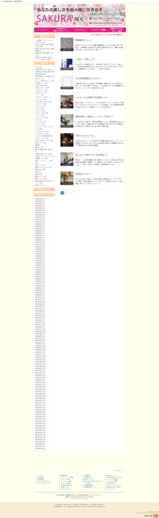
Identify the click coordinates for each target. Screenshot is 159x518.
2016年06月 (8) (40, 338)
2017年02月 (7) (40, 320)
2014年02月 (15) (40, 402)
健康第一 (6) (39, 147)
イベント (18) (39, 94)
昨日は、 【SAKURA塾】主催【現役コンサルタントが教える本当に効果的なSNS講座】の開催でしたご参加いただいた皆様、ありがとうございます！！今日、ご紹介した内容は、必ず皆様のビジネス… (99, 162)
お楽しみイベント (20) (42, 88)
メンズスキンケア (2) (41, 131)
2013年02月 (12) (40, 430)
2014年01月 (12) (40, 405)
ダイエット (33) (40, 110)
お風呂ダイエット (83, 174)
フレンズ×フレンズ (44, 483)
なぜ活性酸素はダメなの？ (88, 78)
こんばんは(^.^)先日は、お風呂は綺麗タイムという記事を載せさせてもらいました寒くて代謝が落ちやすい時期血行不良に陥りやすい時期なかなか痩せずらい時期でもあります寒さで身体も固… (99, 124)
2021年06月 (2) (40, 205)
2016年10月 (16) (40, 329)
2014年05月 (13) (40, 396)
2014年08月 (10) (40, 389)
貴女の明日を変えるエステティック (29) (44, 182)
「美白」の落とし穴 (85, 59)
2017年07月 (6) (40, 309)
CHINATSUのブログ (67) (43, 69)
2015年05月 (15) (40, 368)
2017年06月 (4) (40, 311)
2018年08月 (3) (40, 281)
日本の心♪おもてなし (85, 135)
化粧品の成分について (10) (43, 154)
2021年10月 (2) (40, 199)
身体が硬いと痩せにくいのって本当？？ (94, 116)
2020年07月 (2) (40, 231)
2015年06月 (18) (40, 366)
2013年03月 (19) (40, 428)
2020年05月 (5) (40, 235)
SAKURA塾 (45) (40, 74)
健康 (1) (37, 145)
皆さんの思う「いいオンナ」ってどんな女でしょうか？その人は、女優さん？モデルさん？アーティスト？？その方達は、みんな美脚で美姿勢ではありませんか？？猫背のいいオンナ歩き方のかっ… (99, 105)
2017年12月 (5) (40, 297)
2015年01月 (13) (40, 377)
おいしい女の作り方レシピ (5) (44, 81)
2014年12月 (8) (40, 380)
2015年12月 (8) (40, 352)
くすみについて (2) (41, 90)
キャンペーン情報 (67, 477)
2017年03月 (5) (40, 318)
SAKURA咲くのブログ (114, 477)
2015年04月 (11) (40, 370)
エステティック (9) (41, 97)
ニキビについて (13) (41, 117)
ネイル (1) (38, 120)
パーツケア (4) (39, 124)
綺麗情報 (64, 475)
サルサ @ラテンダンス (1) (43, 101)
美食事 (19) (38, 174)
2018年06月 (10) (40, 286)
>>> (70, 193)
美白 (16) (38, 172)
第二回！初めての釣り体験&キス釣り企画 (44, 45)
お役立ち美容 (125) (41, 85)
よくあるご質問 (112, 481)
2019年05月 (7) (40, 260)
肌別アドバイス (89, 479)
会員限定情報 (88, 485)
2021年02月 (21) (40, 215)
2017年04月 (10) (40, 315)
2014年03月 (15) (40, 400)
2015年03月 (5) (40, 373)
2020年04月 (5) (40, 238)
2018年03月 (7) (40, 290)
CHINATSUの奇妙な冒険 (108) (44, 71)
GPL (154, 513)
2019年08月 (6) (40, 254)
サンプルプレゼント (44, 481)
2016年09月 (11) (40, 332)
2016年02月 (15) (40, 348)
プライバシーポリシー (114, 485)
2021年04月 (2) (40, 210)
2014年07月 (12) (40, 391)
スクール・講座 (66, 481)
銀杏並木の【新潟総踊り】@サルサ (44, 54)
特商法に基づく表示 (113, 487)
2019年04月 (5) (40, 263)
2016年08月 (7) (40, 334)
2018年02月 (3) (40, 293)
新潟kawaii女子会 (67, 485)
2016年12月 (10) (40, 325)
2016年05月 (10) (40, 341)
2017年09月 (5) (40, 304)
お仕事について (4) (41, 83)
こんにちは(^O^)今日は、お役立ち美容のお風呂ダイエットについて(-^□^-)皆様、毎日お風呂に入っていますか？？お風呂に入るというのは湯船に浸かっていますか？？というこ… (99, 181)
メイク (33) (38, 129)
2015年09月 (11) (40, 359)
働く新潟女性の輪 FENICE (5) (44, 150)
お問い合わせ (111, 483)
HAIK (154, 511)
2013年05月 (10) (40, 423)
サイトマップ (111, 489)
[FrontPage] (43, 30)
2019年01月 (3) (40, 270)
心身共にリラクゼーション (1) (44, 156)
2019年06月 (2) (40, 258)
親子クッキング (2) (41, 179)
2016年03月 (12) (40, 345)
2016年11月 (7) (40, 327)
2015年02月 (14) (40, 375)
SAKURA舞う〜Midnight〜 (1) (44, 76)
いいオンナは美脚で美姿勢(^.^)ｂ (91, 97)
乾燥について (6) (40, 143)
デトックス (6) (39, 115)
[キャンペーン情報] (98, 30)
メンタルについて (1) (41, 133)
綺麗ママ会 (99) (40, 169)
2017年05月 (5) (40, 313)
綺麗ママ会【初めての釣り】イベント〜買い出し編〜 (44, 58)
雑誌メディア (111, 475)
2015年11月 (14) (40, 354)
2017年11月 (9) (40, 299)
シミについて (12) (40, 104)
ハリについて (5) (40, 122)
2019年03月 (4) (40, 265)
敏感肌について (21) (41, 158)
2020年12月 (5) (40, 219)
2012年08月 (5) (40, 444)
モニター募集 (65, 483)
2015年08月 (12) (40, 361)
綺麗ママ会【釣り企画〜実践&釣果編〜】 (44, 50)
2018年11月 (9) (40, 274)
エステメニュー (66, 489)
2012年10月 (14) (40, 439)
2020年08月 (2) (40, 228)
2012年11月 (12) (40, 437)
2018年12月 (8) (40, 272)
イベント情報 (65, 479)
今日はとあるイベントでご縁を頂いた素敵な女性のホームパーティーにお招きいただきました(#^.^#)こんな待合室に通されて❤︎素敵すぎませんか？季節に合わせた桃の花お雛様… (99, 143)
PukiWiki (142, 513)
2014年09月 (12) (40, 386)
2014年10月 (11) (40, 384)
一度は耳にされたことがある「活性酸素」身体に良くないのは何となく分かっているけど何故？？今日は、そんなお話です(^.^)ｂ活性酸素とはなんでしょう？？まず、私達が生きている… (99, 86)
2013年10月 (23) (40, 412)
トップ (40, 475)
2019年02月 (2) (40, 267)
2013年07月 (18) (40, 418)
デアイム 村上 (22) (41, 113)
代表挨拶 (41, 477)
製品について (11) (40, 176)
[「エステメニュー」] (80, 30)
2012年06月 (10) (40, 448)
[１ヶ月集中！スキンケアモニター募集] (117, 30)
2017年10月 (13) (40, 302)
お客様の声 (87, 477)
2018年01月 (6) (40, 295)
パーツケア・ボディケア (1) (44, 126)
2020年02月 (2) (40, 240)
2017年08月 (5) (40, 306)
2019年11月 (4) (40, 247)
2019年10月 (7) (40, 249)
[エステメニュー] (61, 30)
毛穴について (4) (40, 165)
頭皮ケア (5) (39, 185)
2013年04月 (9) (40, 425)
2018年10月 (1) (40, 277)
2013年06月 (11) (40, 421)
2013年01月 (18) (40, 432)
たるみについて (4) (41, 92)
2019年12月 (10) (40, 244)
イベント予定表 (112, 479)
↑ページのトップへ (119, 470)
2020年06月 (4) (40, 233)
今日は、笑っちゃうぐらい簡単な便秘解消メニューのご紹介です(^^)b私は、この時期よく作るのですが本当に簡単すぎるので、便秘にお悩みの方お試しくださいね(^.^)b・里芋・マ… (99, 47)
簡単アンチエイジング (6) (43, 167)
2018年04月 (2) (40, 288)
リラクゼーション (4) (41, 138)
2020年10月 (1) (40, 224)
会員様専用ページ (90, 487)
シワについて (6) (40, 106)
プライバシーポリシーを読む (79, 499)
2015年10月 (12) (40, 357)
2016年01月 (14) (40, 350)
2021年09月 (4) (40, 201)
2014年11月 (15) (40, 382)
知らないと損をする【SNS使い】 (91, 155)
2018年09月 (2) (40, 279)
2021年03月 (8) (40, 212)
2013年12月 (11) (40, 407)
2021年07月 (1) (40, 203)
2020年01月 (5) (40, 242)
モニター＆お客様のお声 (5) (44, 136)
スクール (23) (39, 108)
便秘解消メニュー (83, 40)
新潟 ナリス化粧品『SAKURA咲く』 (78, 504)
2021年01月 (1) (40, 217)
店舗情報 (87, 475)
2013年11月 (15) (40, 409)
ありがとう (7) (39, 78)
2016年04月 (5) (40, 343)
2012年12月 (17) (40, 435)
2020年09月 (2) (40, 226)
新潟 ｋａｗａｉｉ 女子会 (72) (44, 161)
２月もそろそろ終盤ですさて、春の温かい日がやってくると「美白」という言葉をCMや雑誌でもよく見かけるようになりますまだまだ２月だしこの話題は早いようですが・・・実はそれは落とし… (99, 66)
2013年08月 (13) (40, 416)
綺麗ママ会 (64, 487)
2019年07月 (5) (40, 256)
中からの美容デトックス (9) (44, 140)
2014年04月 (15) (40, 398)
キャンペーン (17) (40, 99)
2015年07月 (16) (40, 363)
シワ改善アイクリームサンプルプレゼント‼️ (44, 41)
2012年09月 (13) (40, 441)
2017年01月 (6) (40, 322)
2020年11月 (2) (40, 222)
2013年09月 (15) (40, 414)
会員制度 (41, 479)
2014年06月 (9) (40, 393)
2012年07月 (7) (40, 446)
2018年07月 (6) (40, 283)
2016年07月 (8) (40, 336)
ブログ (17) (38, 67)
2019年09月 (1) (40, 251)
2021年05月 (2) (40, 208)
